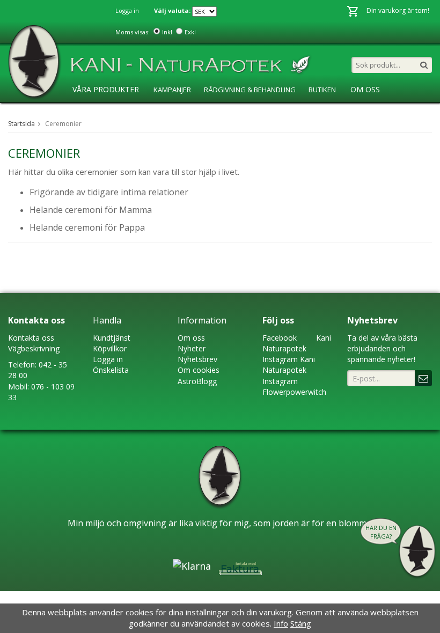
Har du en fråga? (381, 532)
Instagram (280, 359)
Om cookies (198, 370)
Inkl (167, 32)
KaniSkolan (150, 111)
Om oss (191, 338)
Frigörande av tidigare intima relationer (109, 192)
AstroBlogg (93, 111)
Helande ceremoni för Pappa (87, 227)
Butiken (322, 89)
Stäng (300, 623)
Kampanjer (172, 89)
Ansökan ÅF (204, 111)
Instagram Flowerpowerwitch (294, 386)
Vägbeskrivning (34, 348)
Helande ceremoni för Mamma (91, 210)
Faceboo (277, 338)
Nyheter (192, 348)
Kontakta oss (31, 338)
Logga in (127, 10)
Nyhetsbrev (197, 359)
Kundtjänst (111, 338)
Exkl (190, 32)
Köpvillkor (110, 348)
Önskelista (111, 370)
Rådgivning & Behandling (250, 89)
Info (281, 623)
